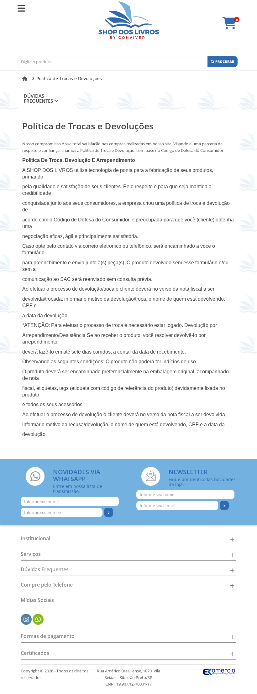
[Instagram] (26, 619)
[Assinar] (108, 512)
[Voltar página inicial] (25, 78)
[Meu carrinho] (232, 26)
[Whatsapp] (38, 619)
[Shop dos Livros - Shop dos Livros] (128, 20)
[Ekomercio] (219, 671)
